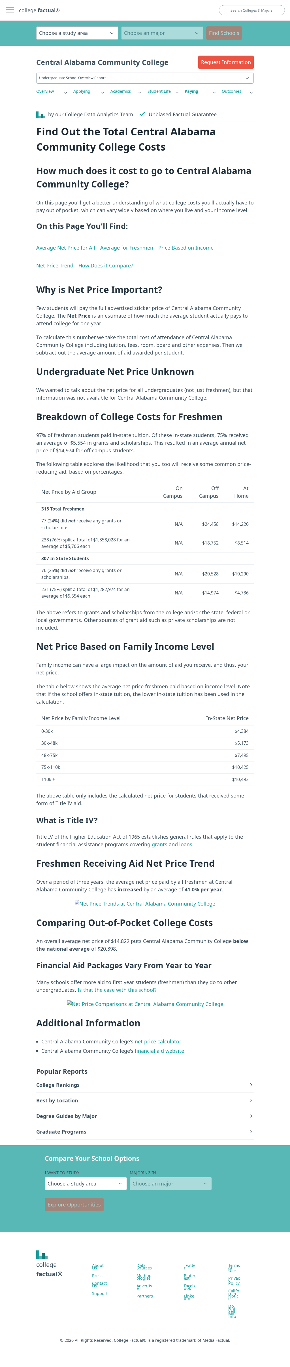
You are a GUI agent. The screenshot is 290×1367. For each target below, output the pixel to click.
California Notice (233, 1294)
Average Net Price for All (65, 247)
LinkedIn (189, 1297)
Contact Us (99, 1284)
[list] (52, 91)
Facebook (189, 1287)
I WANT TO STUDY (62, 1172)
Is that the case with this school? (117, 989)
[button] (226, 62)
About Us (98, 1267)
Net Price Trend (54, 265)
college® (49, 1269)
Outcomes (231, 91)
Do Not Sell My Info (232, 1311)
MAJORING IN (143, 1172)
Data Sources (144, 1267)
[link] (52, 91)
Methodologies (144, 1277)
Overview (45, 91)
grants (159, 844)
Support (100, 1293)
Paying (191, 91)
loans (185, 844)
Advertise (144, 1287)
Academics (120, 91)
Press (97, 1275)
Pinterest (189, 1277)
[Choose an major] (162, 33)
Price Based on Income (186, 247)
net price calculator (157, 1041)
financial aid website (158, 1050)
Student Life (159, 91)
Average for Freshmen (126, 247)
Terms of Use (234, 1268)
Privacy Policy (234, 1280)
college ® (39, 10)
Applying (81, 91)
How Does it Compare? (105, 265)
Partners (145, 1296)
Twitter (189, 1267)
